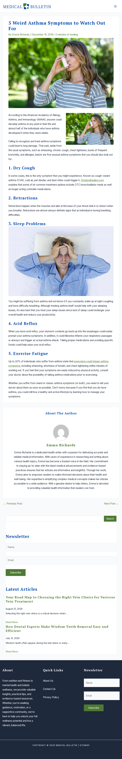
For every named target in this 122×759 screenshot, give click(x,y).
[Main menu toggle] (115, 6)
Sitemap (85, 745)
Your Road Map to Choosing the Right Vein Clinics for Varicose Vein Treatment (60, 599)
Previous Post (12, 503)
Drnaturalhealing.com (92, 180)
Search (110, 518)
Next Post (111, 503)
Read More (12, 622)
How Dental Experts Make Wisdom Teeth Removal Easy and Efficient (57, 628)
